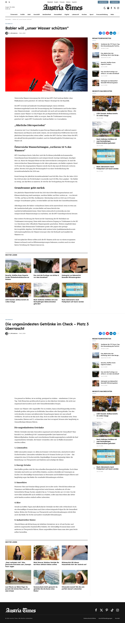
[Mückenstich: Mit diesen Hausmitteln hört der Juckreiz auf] (75, 552)
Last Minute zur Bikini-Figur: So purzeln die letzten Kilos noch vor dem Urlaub (17, 589)
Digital (67, 14)
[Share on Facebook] (100, 33)
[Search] (9, 2)
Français (62, 2)
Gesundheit (58, 14)
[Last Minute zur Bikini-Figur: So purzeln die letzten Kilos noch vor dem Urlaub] (18, 577)
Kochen (84, 14)
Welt (29, 14)
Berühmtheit (47, 14)
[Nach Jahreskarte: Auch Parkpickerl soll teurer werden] (75, 290)
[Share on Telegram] (114, 33)
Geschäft (36, 14)
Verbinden (114, 2)
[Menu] (6, 2)
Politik (22, 14)
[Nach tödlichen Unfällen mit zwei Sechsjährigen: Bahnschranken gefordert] (46, 290)
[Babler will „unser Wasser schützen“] (46, 64)
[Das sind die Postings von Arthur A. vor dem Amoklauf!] (46, 265)
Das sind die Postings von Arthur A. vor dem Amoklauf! (46, 276)
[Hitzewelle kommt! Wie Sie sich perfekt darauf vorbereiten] (75, 577)
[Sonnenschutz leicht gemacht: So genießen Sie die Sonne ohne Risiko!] (46, 577)
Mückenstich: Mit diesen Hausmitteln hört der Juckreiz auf (74, 563)
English (56, 2)
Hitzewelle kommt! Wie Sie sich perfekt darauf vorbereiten (73, 588)
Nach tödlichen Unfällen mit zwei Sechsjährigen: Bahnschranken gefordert (45, 302)
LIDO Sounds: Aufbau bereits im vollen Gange (17, 301)
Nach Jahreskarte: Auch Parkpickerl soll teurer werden (73, 301)
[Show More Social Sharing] (118, 33)
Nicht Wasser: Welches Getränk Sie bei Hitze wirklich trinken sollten (46, 563)
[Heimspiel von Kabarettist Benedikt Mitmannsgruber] (75, 265)
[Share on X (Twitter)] (103, 33)
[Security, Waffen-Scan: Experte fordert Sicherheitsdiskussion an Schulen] (18, 265)
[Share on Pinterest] (107, 33)
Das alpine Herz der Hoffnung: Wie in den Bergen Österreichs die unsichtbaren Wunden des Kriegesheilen (110, 54)
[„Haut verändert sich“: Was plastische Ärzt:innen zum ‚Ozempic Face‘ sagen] (18, 552)
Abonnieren (103, 2)
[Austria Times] (62, 8)
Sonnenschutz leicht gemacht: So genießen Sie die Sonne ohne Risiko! (46, 589)
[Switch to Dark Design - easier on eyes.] (104, 8)
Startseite (8, 19)
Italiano (68, 2)
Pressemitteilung (102, 14)
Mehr (112, 14)
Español (74, 2)
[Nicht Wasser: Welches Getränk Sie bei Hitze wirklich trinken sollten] (46, 552)
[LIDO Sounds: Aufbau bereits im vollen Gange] (18, 290)
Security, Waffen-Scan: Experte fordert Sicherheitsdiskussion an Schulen (17, 277)
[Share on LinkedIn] (111, 33)
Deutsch (50, 2)
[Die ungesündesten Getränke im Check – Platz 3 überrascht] (46, 365)
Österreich (13, 14)
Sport (91, 14)
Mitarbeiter (14, 33)
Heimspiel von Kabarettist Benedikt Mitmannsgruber (71, 276)
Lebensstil (75, 14)
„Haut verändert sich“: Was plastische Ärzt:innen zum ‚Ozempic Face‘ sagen (18, 564)
